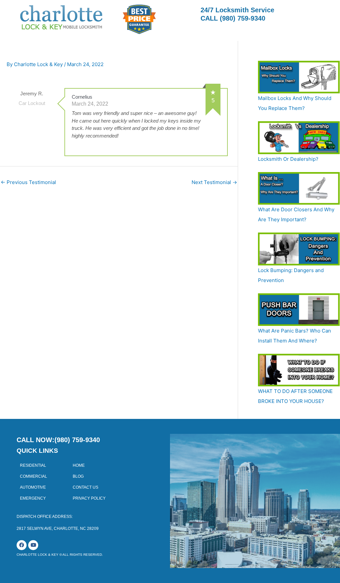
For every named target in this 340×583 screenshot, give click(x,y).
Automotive (33, 487)
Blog (78, 476)
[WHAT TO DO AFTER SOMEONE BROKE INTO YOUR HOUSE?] (299, 370)
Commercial (33, 476)
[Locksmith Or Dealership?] (299, 137)
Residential (33, 465)
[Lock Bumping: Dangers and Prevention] (299, 249)
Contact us (85, 487)
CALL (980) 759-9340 (233, 18)
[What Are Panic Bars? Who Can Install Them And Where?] (299, 309)
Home (79, 465)
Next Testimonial (214, 182)
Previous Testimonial (28, 182)
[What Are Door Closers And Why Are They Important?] (299, 188)
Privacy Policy (89, 498)
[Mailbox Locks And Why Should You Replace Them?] (299, 77)
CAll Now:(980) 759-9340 (58, 439)
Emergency (33, 498)
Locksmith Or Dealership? (288, 159)
